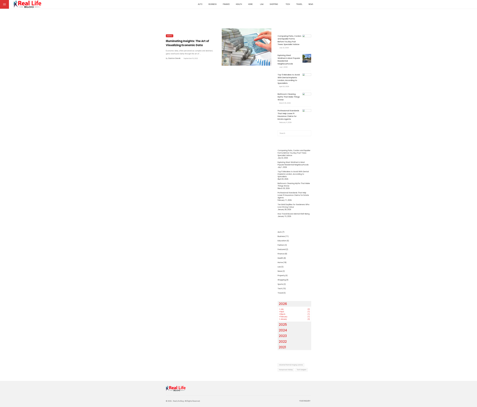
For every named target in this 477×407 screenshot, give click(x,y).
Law (261, 4)
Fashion (281, 245)
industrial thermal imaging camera (291, 365)
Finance (226, 4)
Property (281, 275)
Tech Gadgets (301, 370)
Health (239, 4)
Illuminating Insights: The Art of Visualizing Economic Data (187, 43)
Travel (299, 4)
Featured (281, 249)
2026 (283, 303)
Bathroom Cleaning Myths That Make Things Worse (289, 97)
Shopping (274, 4)
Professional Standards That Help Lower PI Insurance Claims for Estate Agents (288, 114)
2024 (283, 330)
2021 (282, 347)
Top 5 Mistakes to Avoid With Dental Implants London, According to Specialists (289, 78)
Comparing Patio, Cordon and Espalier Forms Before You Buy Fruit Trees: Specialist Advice (289, 40)
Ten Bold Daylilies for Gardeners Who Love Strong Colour (293, 205)
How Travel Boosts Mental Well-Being (294, 214)
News (311, 4)
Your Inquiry (304, 401)
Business (213, 4)
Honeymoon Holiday (286, 370)
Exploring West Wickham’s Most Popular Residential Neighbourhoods (289, 59)
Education (282, 240)
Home (250, 4)
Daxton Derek (174, 58)
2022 (283, 341)
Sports (280, 284)
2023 (283, 335)
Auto (200, 4)
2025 (283, 324)
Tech (288, 4)
